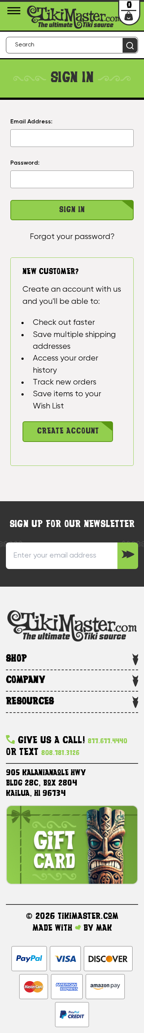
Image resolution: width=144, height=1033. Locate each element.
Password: (25, 163)
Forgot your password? (72, 237)
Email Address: (31, 122)
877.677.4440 (107, 741)
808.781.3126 (60, 753)
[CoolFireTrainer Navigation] (15, 11)
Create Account (68, 431)
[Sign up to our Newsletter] (127, 555)
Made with (53, 928)
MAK (104, 928)
